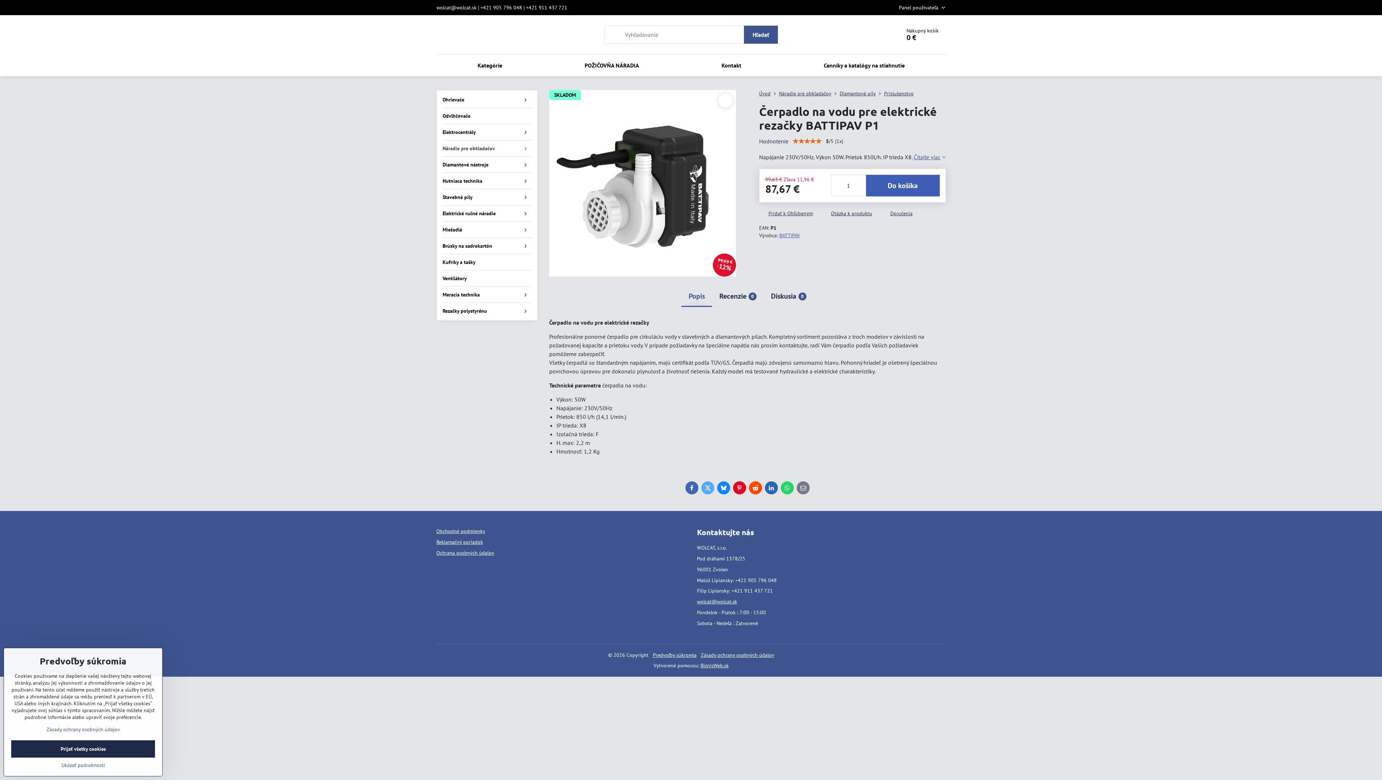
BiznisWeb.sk (715, 665)
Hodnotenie (773, 141)
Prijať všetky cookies (83, 749)
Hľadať (761, 34)
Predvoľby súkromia (675, 655)
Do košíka (903, 185)
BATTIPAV (789, 235)
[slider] (807, 141)
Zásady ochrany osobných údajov (737, 655)
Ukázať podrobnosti (83, 765)
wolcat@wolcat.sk (717, 601)
